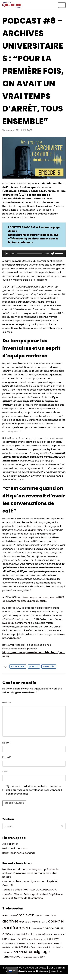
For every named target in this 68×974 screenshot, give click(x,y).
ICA (19, 939)
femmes (61, 934)
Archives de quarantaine (28, 530)
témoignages (11, 956)
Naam (6, 742)
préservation (35, 947)
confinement (17, 666)
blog (29, 922)
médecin (22, 943)
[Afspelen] (6, 253)
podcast (33, 666)
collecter (56, 921)
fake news (53, 934)
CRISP (12, 934)
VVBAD (42, 967)
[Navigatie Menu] (62, 5)
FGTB (4, 939)
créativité (21, 934)
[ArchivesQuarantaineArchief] (11, 5)
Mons (15, 943)
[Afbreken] (52, 253)
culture (32, 934)
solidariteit (7, 952)
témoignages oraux (29, 957)
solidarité (20, 952)
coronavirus (53, 928)
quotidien (47, 947)
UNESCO (41, 957)
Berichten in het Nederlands (18, 853)
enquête (43, 934)
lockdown (52, 939)
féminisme (12, 939)
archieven (25, 915)
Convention (37, 929)
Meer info (56, 971)
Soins (60, 947)
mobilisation (7, 943)
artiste (23, 921)
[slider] (59, 253)
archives (10, 921)
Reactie (7, 702)
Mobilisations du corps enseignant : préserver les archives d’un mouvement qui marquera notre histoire (30, 873)
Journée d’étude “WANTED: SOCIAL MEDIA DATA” (30, 889)
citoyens (44, 922)
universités (48, 666)
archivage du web (45, 915)
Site (4, 771)
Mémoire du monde (35, 943)
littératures (39, 939)
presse (23, 947)
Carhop (36, 921)
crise (6, 934)
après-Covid (9, 915)
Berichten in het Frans (15, 848)
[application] (34, 253)
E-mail (6, 757)
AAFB (29, 130)
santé (55, 947)
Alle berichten (10, 843)
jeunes (30, 939)
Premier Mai (13, 947)
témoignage (39, 951)
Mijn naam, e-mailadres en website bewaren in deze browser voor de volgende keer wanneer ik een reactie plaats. (34, 789)
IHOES (23, 939)
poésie (5, 947)
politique (58, 943)
